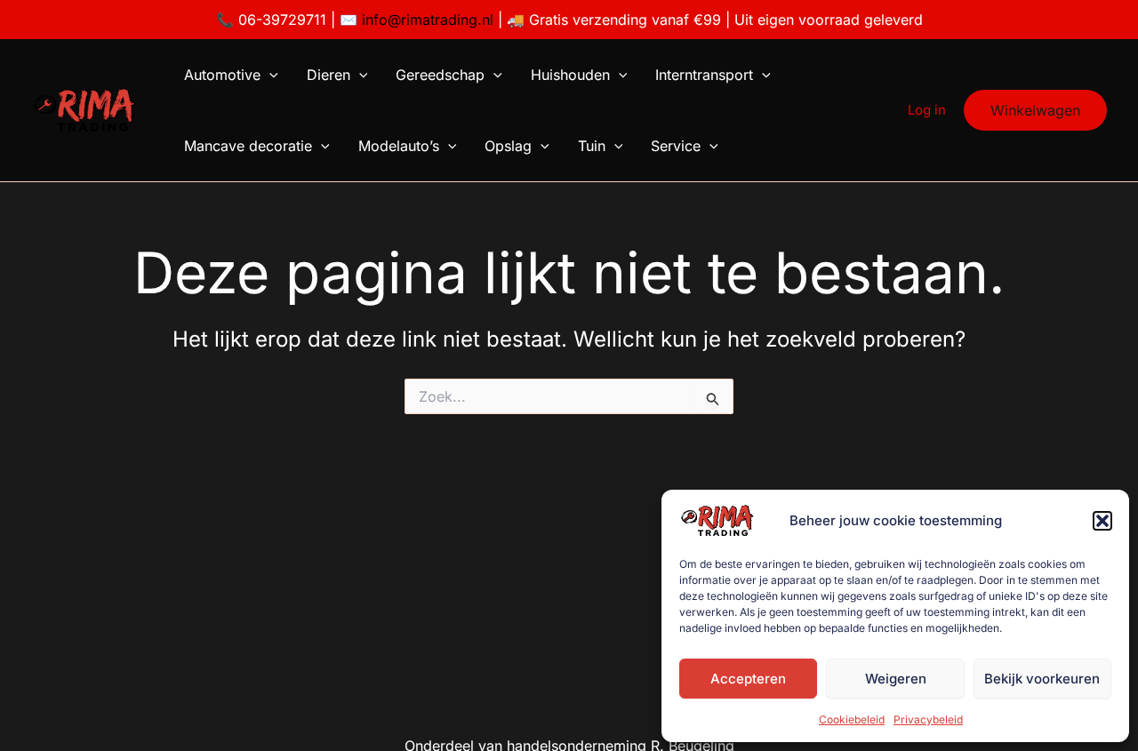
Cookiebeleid (852, 719)
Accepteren (748, 678)
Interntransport (704, 75)
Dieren (328, 75)
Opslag (508, 146)
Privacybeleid (928, 719)
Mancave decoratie (248, 146)
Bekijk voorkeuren (1042, 678)
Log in (927, 109)
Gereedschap (440, 75)
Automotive (222, 75)
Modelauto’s (398, 146)
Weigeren (895, 678)
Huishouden (570, 75)
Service (676, 146)
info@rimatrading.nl (425, 19)
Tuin (591, 146)
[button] (1102, 521)
